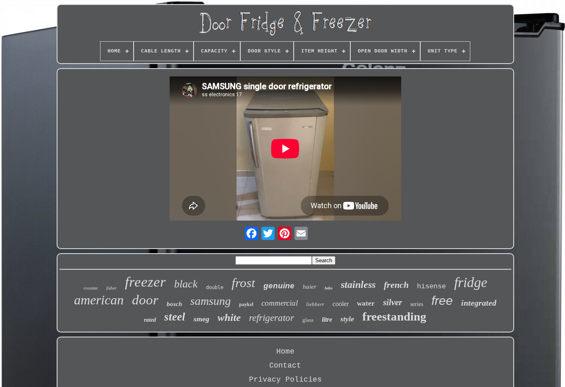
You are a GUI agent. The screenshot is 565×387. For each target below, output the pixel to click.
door (145, 299)
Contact (285, 365)
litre (327, 319)
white (229, 317)
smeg (201, 319)
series (416, 304)
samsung (210, 300)
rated (150, 320)
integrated (478, 302)
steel (174, 317)
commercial (279, 303)
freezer (145, 282)
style (347, 319)
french (396, 285)
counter (91, 287)
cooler (341, 303)
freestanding (394, 316)
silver (392, 302)
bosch (174, 304)
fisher (111, 287)
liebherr (315, 304)
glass (308, 320)
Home (285, 351)
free (442, 300)
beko (329, 288)
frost (243, 282)
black (186, 284)
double (214, 287)
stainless (358, 284)
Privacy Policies (285, 379)
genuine (278, 285)
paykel (246, 304)
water (366, 303)
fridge (470, 282)
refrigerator (271, 318)
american (99, 299)
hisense (431, 286)
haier (309, 286)
